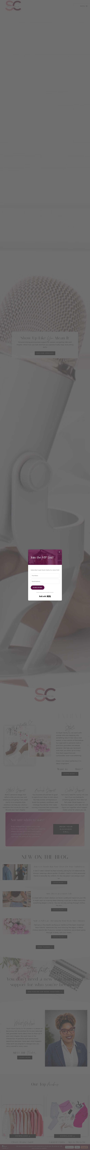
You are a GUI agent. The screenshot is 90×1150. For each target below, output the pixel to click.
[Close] (59, 552)
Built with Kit (45, 596)
